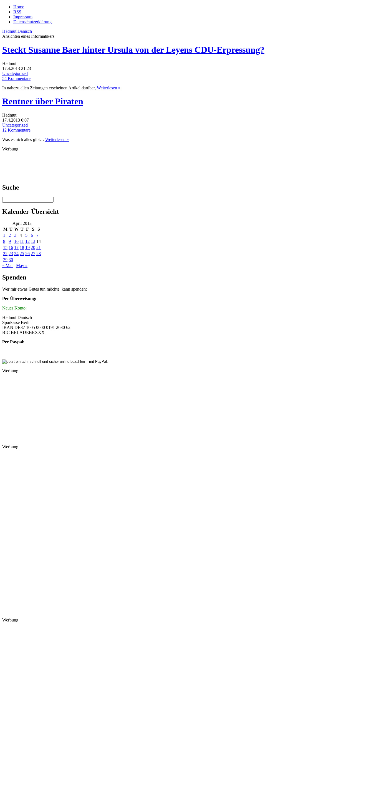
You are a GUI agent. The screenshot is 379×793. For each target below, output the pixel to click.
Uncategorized (15, 73)
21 (38, 247)
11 (22, 241)
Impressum (22, 16)
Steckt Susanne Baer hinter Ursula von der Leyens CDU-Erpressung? (133, 50)
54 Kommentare (16, 78)
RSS (17, 11)
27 (33, 253)
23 (11, 253)
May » (21, 265)
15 (5, 247)
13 (33, 241)
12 (27, 241)
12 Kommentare (16, 130)
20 (33, 247)
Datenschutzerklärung (32, 21)
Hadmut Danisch (17, 31)
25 (22, 253)
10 (16, 241)
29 (5, 259)
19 (27, 247)
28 (38, 253)
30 (11, 259)
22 (5, 253)
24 (16, 253)
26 (27, 253)
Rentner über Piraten (42, 101)
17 (16, 247)
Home (18, 6)
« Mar (7, 265)
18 (22, 247)
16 (11, 247)
